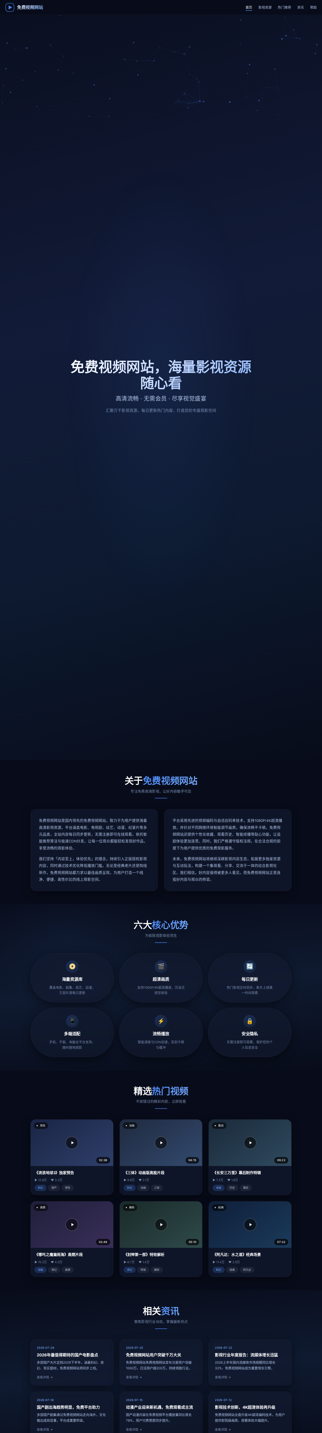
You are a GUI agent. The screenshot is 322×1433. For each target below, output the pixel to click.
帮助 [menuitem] (313, 7)
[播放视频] (71, 1142)
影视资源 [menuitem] (265, 7)
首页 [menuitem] (249, 7)
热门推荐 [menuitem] (284, 7)
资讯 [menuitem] (300, 7)
